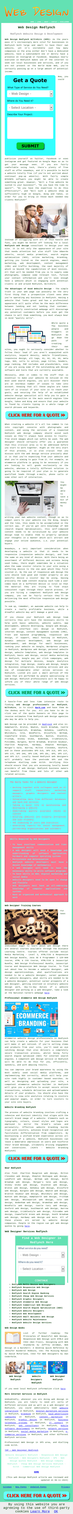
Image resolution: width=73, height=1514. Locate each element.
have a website (14, 281)
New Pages (21, 1487)
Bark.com (40, 707)
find (14, 1173)
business (49, 609)
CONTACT (54, 22)
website (9, 48)
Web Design (11, 724)
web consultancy (29, 1426)
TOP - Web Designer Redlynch (21, 1450)
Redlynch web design (17, 246)
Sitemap (7, 1487)
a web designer (55, 1405)
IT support (56, 1423)
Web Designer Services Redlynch (26, 1231)
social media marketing (34, 1431)
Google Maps (50, 162)
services (58, 670)
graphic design (27, 1420)
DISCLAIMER (64, 22)
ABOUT (46, 22)
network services (58, 1429)
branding (26, 1414)
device (21, 569)
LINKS (39, 22)
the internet (56, 60)
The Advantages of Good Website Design (28, 289)
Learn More (40, 1511)
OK (56, 1511)
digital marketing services (52, 1411)
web (48, 617)
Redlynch (47, 724)
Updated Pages (38, 1487)
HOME (32, 22)
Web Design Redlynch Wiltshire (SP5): (28, 39)
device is (44, 584)
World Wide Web (47, 66)
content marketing (50, 1417)
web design (28, 768)
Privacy (65, 1487)
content (32, 581)
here (46, 993)
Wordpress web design (33, 649)
